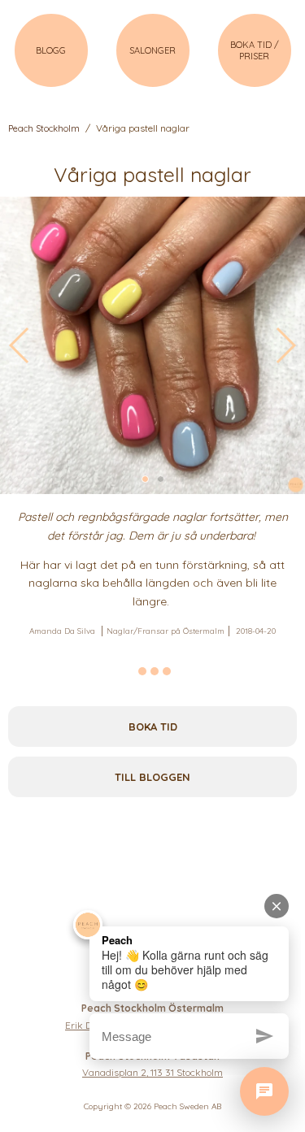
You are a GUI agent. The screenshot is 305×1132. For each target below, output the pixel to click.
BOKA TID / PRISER (254, 50)
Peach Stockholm (44, 128)
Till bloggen (152, 776)
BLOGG (51, 50)
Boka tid (153, 726)
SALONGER (152, 50)
